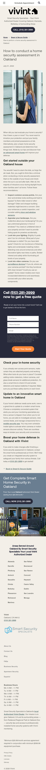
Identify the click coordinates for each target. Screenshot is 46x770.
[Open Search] (39, 3)
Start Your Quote (23, 348)
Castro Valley (29, 584)
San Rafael (28, 561)
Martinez (11, 602)
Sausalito (11, 580)
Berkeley (11, 589)
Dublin (26, 589)
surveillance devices (16, 264)
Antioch (11, 575)
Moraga (27, 598)
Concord (27, 575)
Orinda (10, 584)
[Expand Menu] (24, 15)
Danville (11, 566)
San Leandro (29, 593)
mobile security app (11, 423)
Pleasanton (12, 593)
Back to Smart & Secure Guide (18, 468)
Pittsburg (11, 570)
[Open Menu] (4, 3)
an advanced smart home (14, 152)
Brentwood (28, 566)
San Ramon (28, 570)
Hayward (27, 580)
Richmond (12, 598)
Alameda (11, 561)
